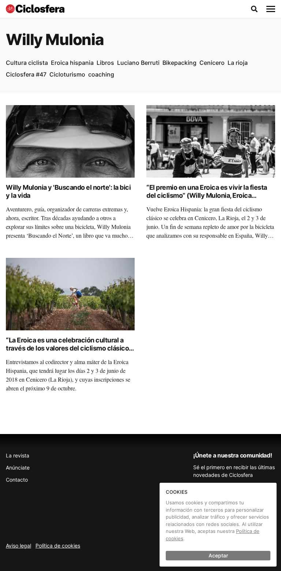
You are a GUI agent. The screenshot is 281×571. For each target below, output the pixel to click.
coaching (101, 74)
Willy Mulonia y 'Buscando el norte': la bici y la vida (68, 191)
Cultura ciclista (27, 62)
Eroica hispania (72, 62)
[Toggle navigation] (270, 9)
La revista (17, 455)
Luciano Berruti (138, 62)
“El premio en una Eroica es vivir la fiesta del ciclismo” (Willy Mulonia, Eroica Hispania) (206, 195)
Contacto (17, 480)
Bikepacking (179, 62)
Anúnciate (18, 467)
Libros (105, 62)
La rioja (238, 62)
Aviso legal (18, 545)
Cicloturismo (67, 74)
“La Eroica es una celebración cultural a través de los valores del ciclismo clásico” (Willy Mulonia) (69, 348)
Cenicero (212, 62)
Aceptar (218, 555)
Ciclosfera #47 (26, 74)
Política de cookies (57, 545)
